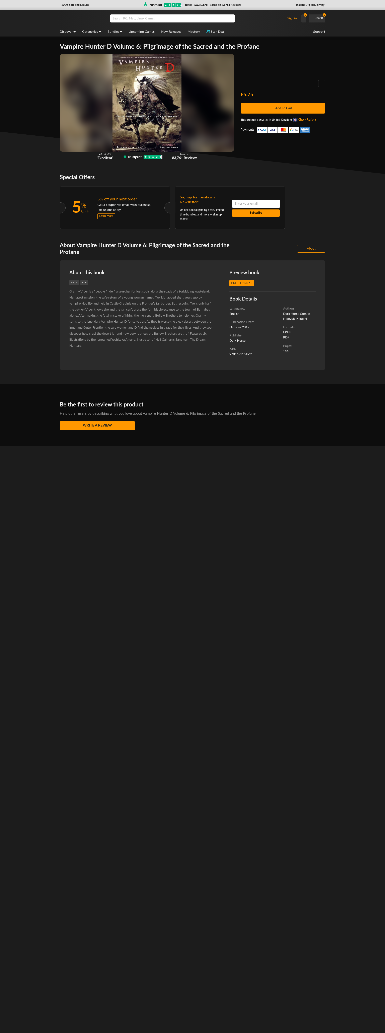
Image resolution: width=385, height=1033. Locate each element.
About (311, 248)
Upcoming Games (142, 31)
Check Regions (307, 119)
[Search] (230, 18)
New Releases (171, 31)
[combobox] (196, 18)
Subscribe (256, 212)
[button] (74, 5)
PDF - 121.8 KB (241, 282)
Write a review (97, 425)
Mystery (194, 31)
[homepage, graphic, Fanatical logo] (82, 18)
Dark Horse (237, 340)
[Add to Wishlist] (321, 83)
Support (319, 31)
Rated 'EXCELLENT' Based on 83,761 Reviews (213, 5)
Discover (66, 31)
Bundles (113, 31)
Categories (90, 31)
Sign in (292, 18)
